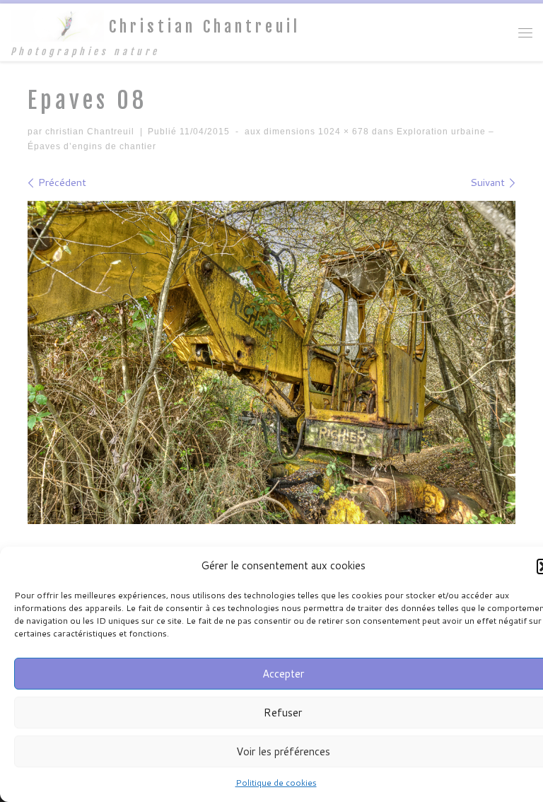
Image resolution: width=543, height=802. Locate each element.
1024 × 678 (342, 131)
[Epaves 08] (271, 362)
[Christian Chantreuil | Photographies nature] (57, 25)
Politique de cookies (276, 783)
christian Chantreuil (89, 131)
